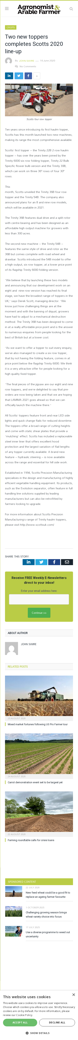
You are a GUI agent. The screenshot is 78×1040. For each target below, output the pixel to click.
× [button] (73, 994)
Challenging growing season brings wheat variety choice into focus (46, 914)
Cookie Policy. (24, 1015)
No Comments (28, 66)
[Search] (71, 8)
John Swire (26, 60)
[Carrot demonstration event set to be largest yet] (39, 755)
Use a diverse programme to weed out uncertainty (48, 934)
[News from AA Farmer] (39, 8)
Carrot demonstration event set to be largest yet (35, 782)
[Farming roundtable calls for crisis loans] (39, 813)
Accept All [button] (20, 1022)
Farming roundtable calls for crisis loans (31, 840)
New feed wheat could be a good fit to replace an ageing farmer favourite (48, 894)
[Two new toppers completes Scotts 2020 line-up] (39, 100)
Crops (11, 27)
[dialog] (39, 1015)
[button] (39, 1033)
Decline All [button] (57, 1022)
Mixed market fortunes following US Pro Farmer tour (38, 724)
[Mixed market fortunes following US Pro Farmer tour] (39, 698)
